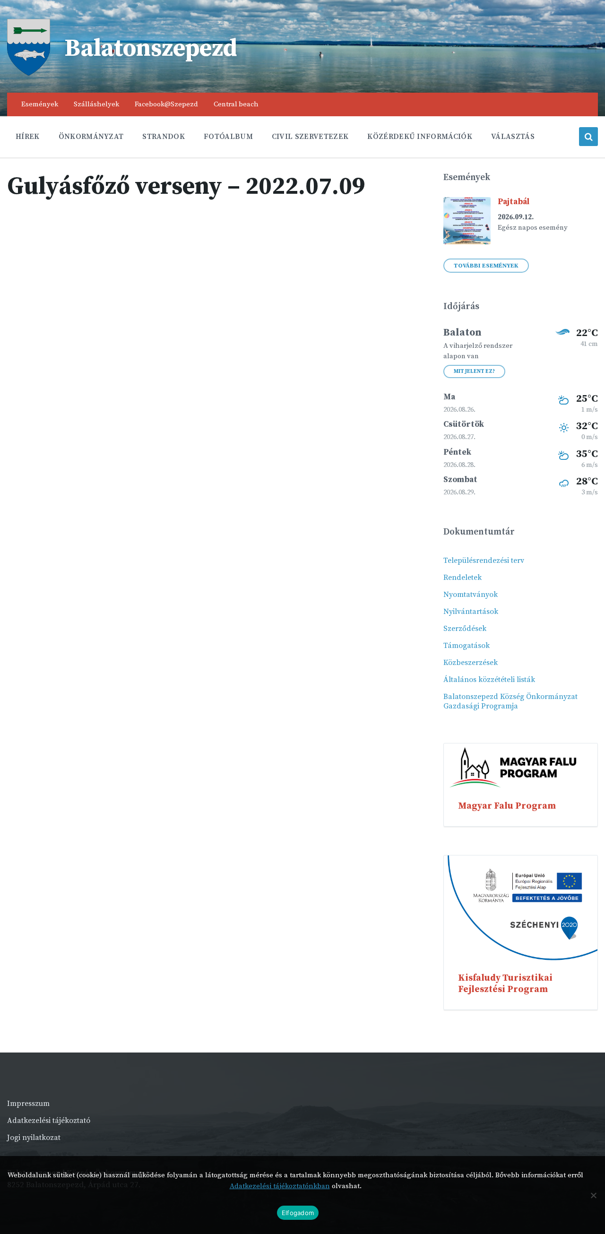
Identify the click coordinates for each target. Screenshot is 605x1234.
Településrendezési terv (483, 560)
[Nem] (593, 1195)
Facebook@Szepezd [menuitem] (166, 104)
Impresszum (28, 1103)
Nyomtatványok (470, 594)
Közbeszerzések (470, 662)
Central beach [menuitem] (236, 104)
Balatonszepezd (150, 49)
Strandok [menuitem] (163, 136)
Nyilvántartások (470, 611)
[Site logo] (28, 73)
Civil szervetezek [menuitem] (310, 136)
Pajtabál (513, 202)
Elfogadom (298, 1213)
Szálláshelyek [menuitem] (96, 104)
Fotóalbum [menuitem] (228, 136)
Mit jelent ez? (474, 371)
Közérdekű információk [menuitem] (419, 136)
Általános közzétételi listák (489, 679)
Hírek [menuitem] (28, 136)
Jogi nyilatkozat (33, 1137)
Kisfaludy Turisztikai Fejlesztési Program (505, 983)
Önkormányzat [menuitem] (91, 136)
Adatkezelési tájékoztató (48, 1120)
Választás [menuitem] (513, 136)
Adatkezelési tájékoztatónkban (280, 1186)
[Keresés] (588, 136)
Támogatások (466, 645)
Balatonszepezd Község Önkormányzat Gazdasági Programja (510, 701)
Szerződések (464, 628)
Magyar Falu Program (507, 805)
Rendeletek (462, 577)
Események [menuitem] (39, 104)
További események (486, 265)
